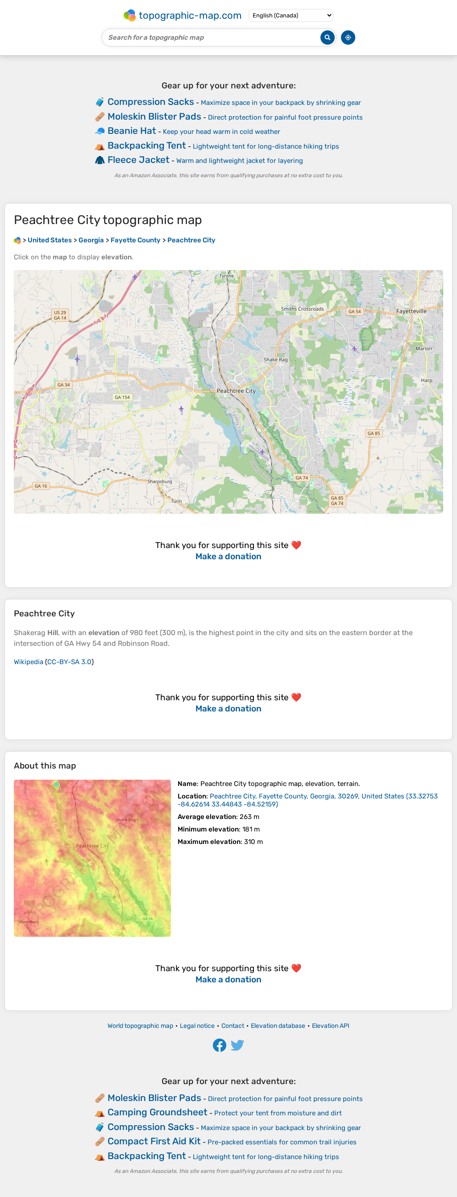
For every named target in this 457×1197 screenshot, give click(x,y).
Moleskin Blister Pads (154, 116)
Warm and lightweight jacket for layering (239, 161)
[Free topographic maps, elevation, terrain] (17, 240)
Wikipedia (28, 662)
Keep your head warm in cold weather (221, 132)
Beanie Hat (132, 130)
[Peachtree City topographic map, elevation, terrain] (92, 858)
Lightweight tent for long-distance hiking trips (266, 146)
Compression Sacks (151, 101)
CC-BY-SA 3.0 (69, 662)
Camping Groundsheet (158, 1112)
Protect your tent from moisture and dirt (278, 1113)
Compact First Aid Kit (154, 1141)
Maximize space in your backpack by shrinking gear (281, 103)
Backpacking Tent (147, 145)
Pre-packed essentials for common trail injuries (282, 1142)
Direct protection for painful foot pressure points (285, 117)
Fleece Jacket (139, 159)
